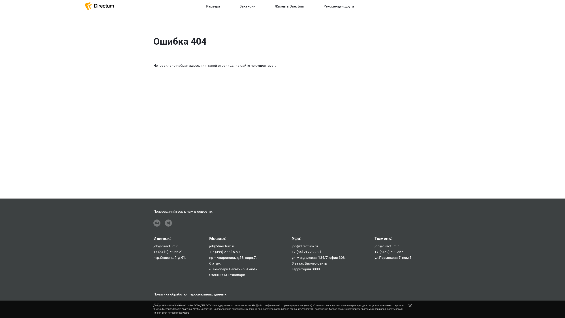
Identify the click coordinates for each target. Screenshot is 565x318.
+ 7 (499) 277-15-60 (224, 252)
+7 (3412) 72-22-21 (168, 252)
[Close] (410, 305)
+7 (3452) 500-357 (389, 252)
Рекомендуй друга (339, 6)
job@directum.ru (166, 246)
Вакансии (247, 6)
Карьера (213, 6)
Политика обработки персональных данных (189, 294)
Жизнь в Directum (289, 6)
